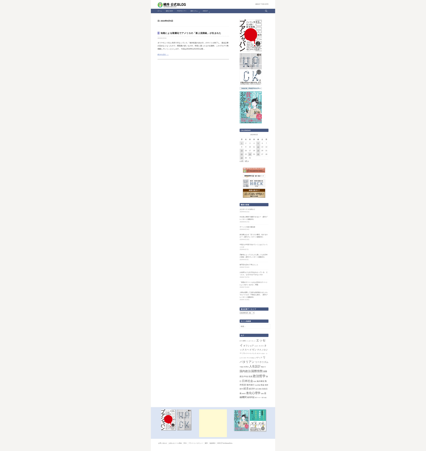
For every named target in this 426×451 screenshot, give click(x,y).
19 (258, 150)
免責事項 (212, 443)
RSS (185, 443)
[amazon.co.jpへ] (251, 35)
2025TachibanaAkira (224, 443)
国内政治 (245, 371)
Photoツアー (181, 11)
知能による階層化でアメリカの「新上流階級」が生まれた (191, 33)
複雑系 (244, 393)
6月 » (247, 161)
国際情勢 (257, 371)
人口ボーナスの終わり (247, 209)
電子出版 (264, 397)
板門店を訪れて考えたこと (249, 264)
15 (242, 150)
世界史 (246, 367)
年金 (246, 376)
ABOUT (205, 11)
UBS (244, 341)
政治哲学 (259, 376)
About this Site (261, 4)
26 (258, 154)
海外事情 (260, 381)
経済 (245, 388)
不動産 (242, 367)
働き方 (263, 367)
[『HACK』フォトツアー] (251, 88)
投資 (250, 376)
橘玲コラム (194, 11)
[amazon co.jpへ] (251, 69)
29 (242, 158)
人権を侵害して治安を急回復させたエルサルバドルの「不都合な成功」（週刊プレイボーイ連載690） (254, 294)
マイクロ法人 (251, 358)
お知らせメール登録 (175, 443)
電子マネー (258, 397)
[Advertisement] (213, 423)
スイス (261, 346)
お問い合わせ (162, 443)
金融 (262, 393)
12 (258, 147)
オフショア (248, 345)
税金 (262, 385)
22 (242, 154)
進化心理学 (253, 393)
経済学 (252, 389)
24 (250, 154)
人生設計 (255, 366)
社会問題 (257, 385)
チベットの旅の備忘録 (247, 227)
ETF (241, 341)
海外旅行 (250, 385)
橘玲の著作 (169, 11)
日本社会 (247, 380)
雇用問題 (251, 397)
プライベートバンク (249, 353)
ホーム (160, 11)
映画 (254, 381)
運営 (206, 443)
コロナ (256, 346)
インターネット (251, 341)
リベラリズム (261, 362)
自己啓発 (258, 389)
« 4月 (242, 161)
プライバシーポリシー (195, 443)
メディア (258, 358)
